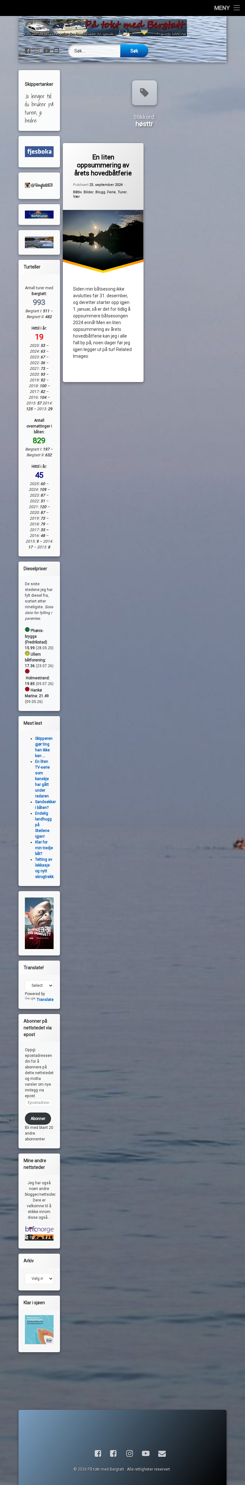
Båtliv (77, 192)
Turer (122, 192)
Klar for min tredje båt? (44, 848)
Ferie (111, 192)
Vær (76, 197)
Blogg (100, 192)
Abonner (38, 1118)
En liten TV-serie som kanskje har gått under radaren (42, 778)
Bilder (88, 192)
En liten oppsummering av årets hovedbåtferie (103, 165)
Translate (45, 999)
